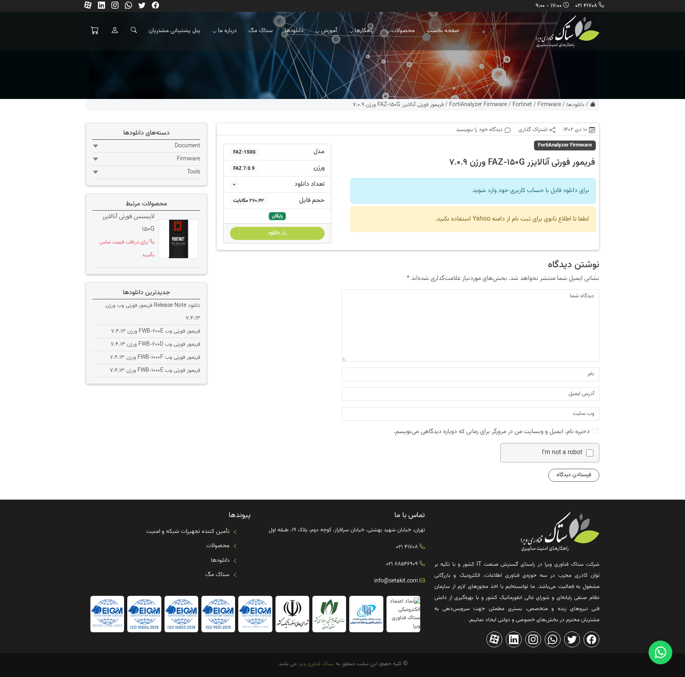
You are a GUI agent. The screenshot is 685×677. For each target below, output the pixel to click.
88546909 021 (402, 564)
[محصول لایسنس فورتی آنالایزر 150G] (177, 239)
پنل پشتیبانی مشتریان (174, 30)
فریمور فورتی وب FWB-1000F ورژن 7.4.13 (155, 357)
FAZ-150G (244, 152)
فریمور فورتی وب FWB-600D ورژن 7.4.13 (155, 344)
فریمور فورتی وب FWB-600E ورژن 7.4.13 (155, 331)
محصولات (403, 30)
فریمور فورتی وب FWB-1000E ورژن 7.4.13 (155, 370)
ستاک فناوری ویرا (315, 664)
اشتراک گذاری (533, 130)
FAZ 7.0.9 (243, 168)
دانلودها (294, 30)
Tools (193, 172)
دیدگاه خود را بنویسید (479, 130)
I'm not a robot (562, 453)
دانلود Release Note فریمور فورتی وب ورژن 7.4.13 (152, 312)
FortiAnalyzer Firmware (478, 105)
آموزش (329, 30)
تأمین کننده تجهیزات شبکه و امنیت (188, 531)
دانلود (274, 233)
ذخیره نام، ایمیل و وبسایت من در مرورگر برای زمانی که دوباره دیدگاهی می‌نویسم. (492, 432)
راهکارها (364, 30)
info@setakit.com (396, 581)
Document (187, 146)
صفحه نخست (443, 30)
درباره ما (227, 30)
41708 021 (586, 6)
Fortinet (522, 105)
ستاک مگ (261, 30)
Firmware (549, 105)
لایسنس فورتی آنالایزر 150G (128, 223)
